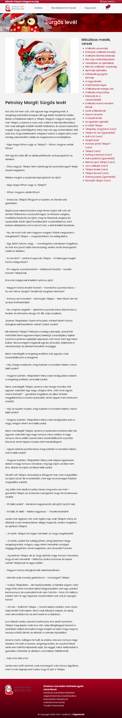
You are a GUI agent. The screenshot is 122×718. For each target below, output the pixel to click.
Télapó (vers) (93, 151)
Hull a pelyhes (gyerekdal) (100, 158)
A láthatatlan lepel (95, 85)
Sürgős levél (92, 140)
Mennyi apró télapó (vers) (100, 162)
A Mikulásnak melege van (99, 88)
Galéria (38, 8)
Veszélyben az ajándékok (99, 63)
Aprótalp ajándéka (96, 70)
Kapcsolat (90, 8)
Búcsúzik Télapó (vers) (98, 180)
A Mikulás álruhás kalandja (100, 55)
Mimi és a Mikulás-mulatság (101, 66)
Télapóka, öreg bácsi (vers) (101, 129)
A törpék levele (93, 118)
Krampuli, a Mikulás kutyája (100, 52)
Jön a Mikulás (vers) (96, 165)
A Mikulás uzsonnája (96, 48)
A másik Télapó (93, 125)
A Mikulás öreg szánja (97, 92)
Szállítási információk (54, 702)
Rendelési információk (63, 8)
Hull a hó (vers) (93, 136)
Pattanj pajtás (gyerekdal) (100, 176)
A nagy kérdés (93, 81)
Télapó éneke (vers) (96, 169)
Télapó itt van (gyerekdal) (100, 132)
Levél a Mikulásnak (95, 110)
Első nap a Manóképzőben (100, 59)
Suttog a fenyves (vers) (98, 154)
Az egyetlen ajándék (96, 121)
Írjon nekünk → (109, 1)
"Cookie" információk (53, 705)
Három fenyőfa (93, 114)
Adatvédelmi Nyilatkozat (55, 699)
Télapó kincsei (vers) (97, 173)
